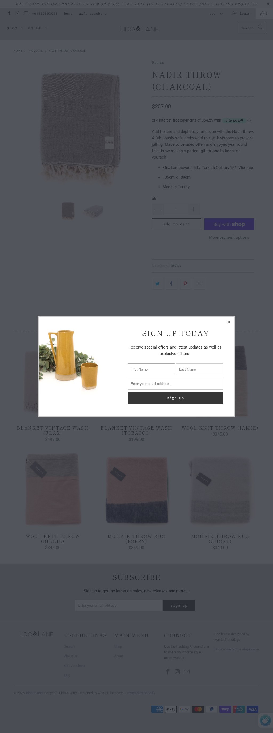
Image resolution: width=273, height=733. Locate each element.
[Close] (229, 322)
